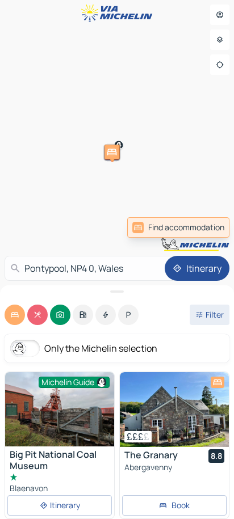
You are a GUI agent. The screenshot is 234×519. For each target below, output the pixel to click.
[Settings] (219, 39)
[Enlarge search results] (117, 291)
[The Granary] (174, 409)
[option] (15, 315)
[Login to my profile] (219, 15)
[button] (48, 104)
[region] (174, 409)
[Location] (219, 64)
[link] (178, 227)
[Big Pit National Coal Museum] (59, 409)
